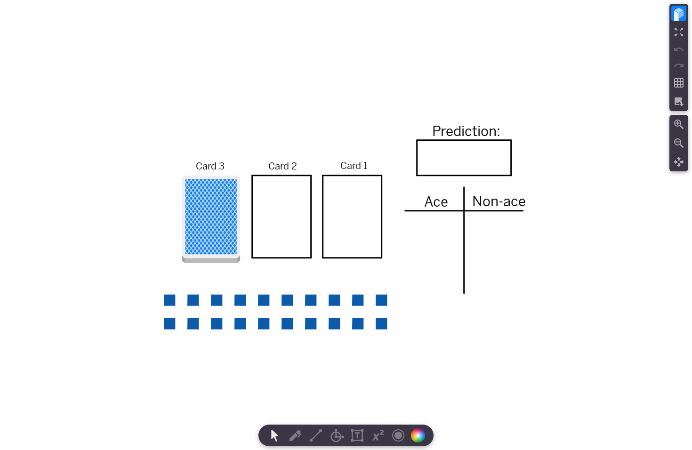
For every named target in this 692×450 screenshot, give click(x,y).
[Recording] (398, 435)
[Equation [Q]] (378, 435)
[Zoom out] (678, 143)
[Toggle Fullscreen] (678, 32)
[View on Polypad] (678, 13)
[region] (346, 225)
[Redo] (678, 65)
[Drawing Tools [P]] (295, 435)
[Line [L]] (316, 435)
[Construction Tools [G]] (336, 435)
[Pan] (678, 162)
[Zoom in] (678, 124)
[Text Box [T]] (357, 435)
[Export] (678, 101)
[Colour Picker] (421, 435)
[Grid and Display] (678, 82)
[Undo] (678, 49)
